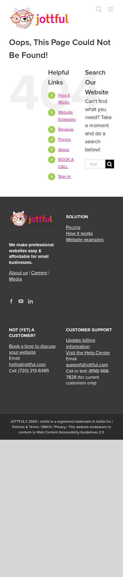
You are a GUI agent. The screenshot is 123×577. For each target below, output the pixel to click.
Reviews (66, 129)
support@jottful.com (87, 365)
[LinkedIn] (30, 301)
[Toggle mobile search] (99, 9)
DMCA (46, 427)
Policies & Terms (25, 427)
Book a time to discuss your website (32, 349)
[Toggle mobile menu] (111, 9)
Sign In (64, 176)
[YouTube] (21, 301)
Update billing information (80, 343)
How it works (79, 233)
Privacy (60, 427)
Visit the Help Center (88, 353)
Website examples (85, 240)
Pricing (64, 139)
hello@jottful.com (27, 364)
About (63, 149)
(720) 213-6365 (33, 371)
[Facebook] (11, 301)
